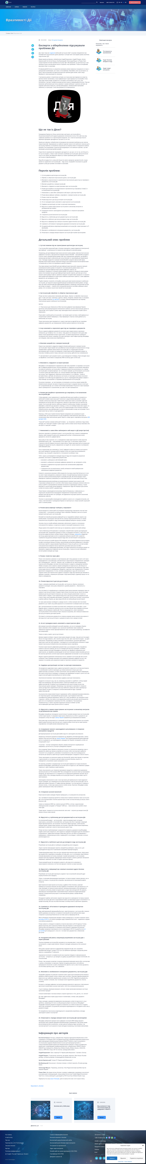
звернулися (78, 534)
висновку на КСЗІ (44, 919)
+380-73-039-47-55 (110, 2)
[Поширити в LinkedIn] (33, 45)
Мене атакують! (134, 2)
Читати (58, 1117)
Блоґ (12, 33)
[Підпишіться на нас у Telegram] (33, 57)
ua (123, 2)
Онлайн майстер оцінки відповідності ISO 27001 (63, 1151)
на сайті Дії (56, 299)
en (119, 2)
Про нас (7, 1140)
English (9, 1154)
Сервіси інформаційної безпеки (59, 1134)
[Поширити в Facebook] (33, 49)
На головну (8, 1134)
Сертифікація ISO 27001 (57, 1154)
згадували (52, 53)
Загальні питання (10, 1145)
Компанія (8, 6)
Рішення (25, 6)
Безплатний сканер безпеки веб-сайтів (61, 1140)
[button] (143, 1145)
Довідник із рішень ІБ (56, 1156)
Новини (97, 1149)
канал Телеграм (54, 1078)
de (125, 2)
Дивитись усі (35, 1125)
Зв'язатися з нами (100, 1134)
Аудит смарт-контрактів (56, 1148)
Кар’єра (7, 1148)
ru (121, 2)
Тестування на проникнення (58, 1145)
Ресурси (33, 6)
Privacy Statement (128, 1161)
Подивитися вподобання (136, 1158)
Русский (14, 1154)
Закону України (59, 717)
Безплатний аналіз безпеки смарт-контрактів (62, 1143)
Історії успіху (8, 1137)
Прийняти (112, 1158)
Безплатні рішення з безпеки (58, 1137)
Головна (8, 33)
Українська (20, 1154)
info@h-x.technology (100, 1141)
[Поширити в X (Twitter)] (33, 53)
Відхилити (123, 1158)
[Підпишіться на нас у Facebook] (100, 1158)
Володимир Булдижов (57, 40)
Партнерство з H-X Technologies (14, 1143)
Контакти (102, 2)
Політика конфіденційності (12, 1151)
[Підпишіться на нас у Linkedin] (96, 1158)
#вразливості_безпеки (37, 1086)
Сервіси (17, 6)
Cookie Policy (121, 1161)
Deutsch (26, 1154)
